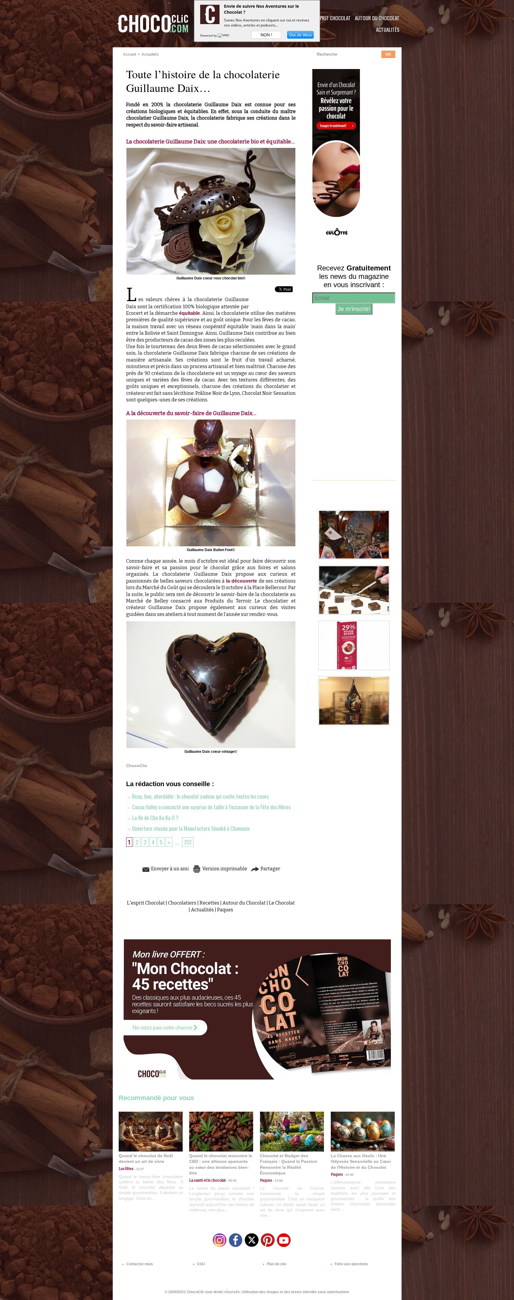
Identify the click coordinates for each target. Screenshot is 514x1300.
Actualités (387, 29)
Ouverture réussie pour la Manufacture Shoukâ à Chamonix (190, 828)
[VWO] (224, 35)
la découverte (242, 580)
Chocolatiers (182, 903)
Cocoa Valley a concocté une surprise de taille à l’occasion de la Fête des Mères (211, 807)
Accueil (129, 54)
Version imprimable (224, 869)
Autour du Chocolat (377, 18)
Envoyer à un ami (169, 869)
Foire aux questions (351, 1264)
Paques (225, 910)
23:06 (277, 1180)
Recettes (209, 903)
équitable (189, 313)
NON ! (266, 34)
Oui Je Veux (300, 34)
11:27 (139, 1169)
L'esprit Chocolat (331, 18)
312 (188, 842)
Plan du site (276, 1264)
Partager (270, 869)
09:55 (231, 1180)
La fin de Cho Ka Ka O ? (154, 818)
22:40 (348, 1174)
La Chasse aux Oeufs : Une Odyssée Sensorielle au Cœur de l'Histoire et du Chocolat (361, 1161)
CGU (200, 1264)
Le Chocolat (282, 903)
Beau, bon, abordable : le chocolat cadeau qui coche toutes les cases (200, 796)
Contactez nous (139, 1264)
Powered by (209, 35)
